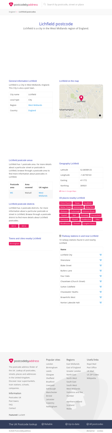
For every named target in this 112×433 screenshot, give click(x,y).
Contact (12, 408)
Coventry (50, 403)
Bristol (49, 396)
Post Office (92, 367)
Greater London (74, 371)
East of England (74, 367)
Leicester (50, 399)
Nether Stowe (65, 207)
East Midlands (73, 364)
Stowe (77, 203)
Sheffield (50, 378)
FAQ (11, 404)
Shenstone (64, 219)
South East (71, 381)
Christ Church (65, 203)
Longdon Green (89, 223)
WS (11, 192)
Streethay (84, 215)
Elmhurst (64, 211)
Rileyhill (75, 219)
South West (72, 385)
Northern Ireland (74, 401)
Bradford (50, 381)
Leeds (48, 371)
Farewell (77, 223)
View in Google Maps (68, 191)
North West (72, 378)
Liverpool (50, 385)
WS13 (13, 226)
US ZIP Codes (93, 374)
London (49, 364)
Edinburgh (51, 388)
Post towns (14, 401)
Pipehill (64, 215)
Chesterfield (95, 215)
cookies (100, 431)
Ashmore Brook (89, 211)
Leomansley (78, 207)
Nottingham (51, 406)
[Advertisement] (56, 52)
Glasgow (50, 374)
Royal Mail (91, 364)
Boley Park (90, 207)
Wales (69, 408)
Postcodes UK (15, 397)
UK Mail (90, 371)
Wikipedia (91, 378)
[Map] (81, 101)
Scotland (70, 405)
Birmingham (14, 243)
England (32, 110)
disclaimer (91, 431)
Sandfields (88, 203)
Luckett (21, 415)
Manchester (51, 392)
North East (71, 374)
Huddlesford (86, 219)
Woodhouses (65, 223)
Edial (97, 219)
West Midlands (35, 105)
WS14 (24, 226)
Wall (74, 215)
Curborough (75, 211)
